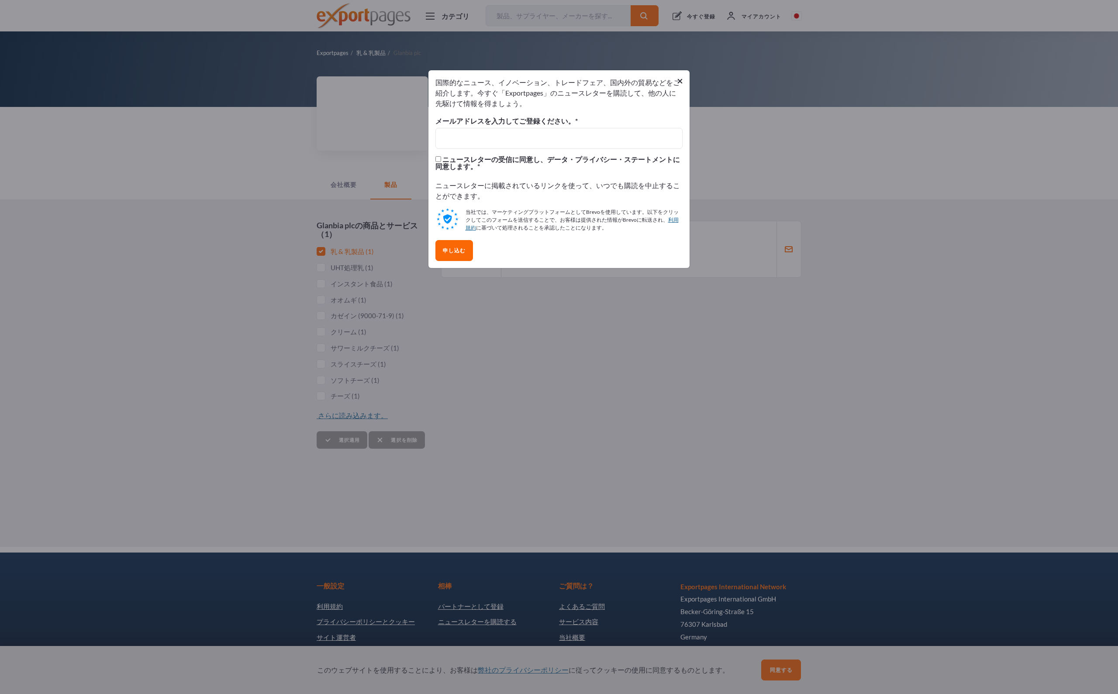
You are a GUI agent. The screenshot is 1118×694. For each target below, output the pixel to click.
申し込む (454, 250)
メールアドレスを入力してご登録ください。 (505, 120)
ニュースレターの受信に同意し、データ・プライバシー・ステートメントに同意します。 (557, 163)
